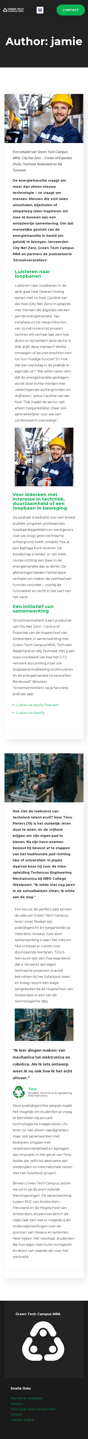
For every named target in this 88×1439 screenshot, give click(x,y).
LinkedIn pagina (22, 1420)
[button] (40, 10)
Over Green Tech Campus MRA (33, 1409)
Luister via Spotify (30, 713)
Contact (16, 1414)
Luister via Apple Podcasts (37, 705)
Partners (17, 1404)
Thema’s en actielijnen (26, 1398)
